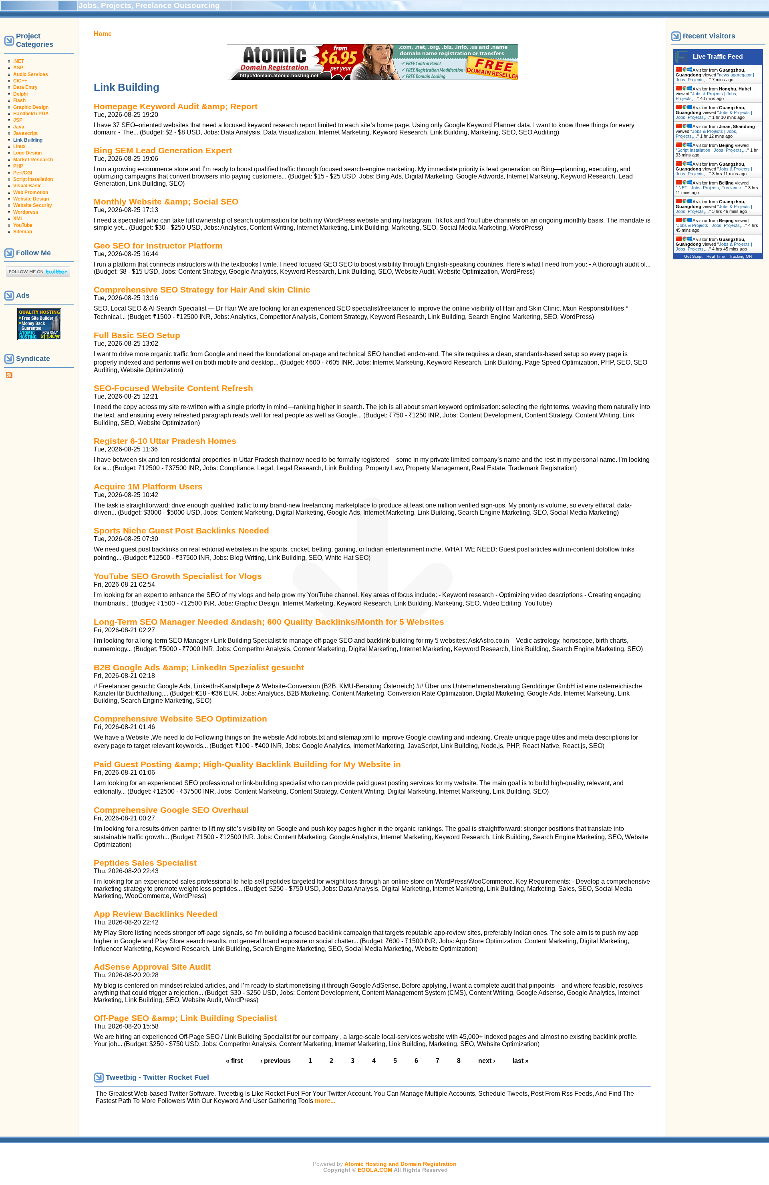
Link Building (27, 140)
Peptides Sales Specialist (145, 862)
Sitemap (22, 232)
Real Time (716, 256)
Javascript (25, 133)
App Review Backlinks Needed (155, 913)
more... (325, 1100)
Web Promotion (30, 192)
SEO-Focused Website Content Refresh (173, 388)
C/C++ (20, 81)
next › (486, 1060)
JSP (17, 120)
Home (103, 33)
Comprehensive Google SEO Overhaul (171, 809)
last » (521, 1060)
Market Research (33, 159)
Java (18, 127)
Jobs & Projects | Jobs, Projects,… (711, 225)
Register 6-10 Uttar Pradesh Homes (165, 440)
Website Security (32, 205)
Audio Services (30, 74)
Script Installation (33, 179)
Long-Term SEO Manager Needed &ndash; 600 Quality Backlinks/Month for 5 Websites (269, 621)
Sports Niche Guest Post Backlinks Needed (181, 530)
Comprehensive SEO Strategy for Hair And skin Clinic (202, 289)
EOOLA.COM (375, 1170)
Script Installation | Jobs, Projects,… (712, 150)
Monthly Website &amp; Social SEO (166, 201)
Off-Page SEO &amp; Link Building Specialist (185, 1018)
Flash (19, 100)
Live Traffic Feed (718, 56)
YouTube (22, 225)
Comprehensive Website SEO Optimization (180, 718)
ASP (18, 67)
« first (234, 1060)
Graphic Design (30, 107)
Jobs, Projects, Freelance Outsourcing (149, 5)
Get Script (693, 256)
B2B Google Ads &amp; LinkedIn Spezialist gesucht (199, 667)
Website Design (31, 199)
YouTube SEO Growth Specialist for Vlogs (178, 576)
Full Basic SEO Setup (137, 335)
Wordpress (25, 212)
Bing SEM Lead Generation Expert (163, 150)
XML (18, 218)
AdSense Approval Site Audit (152, 966)
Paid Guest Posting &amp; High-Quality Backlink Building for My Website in (247, 764)
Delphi (20, 94)
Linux (19, 146)
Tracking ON (740, 256)
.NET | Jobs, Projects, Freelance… (711, 187)
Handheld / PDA (31, 113)
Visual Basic (27, 185)
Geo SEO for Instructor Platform (158, 245)
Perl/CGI (22, 173)
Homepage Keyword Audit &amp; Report (176, 106)
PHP (18, 166)
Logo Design (27, 153)
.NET (18, 61)
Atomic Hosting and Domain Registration (400, 1164)
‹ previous (275, 1060)
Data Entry (25, 87)
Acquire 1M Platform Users (148, 486)
